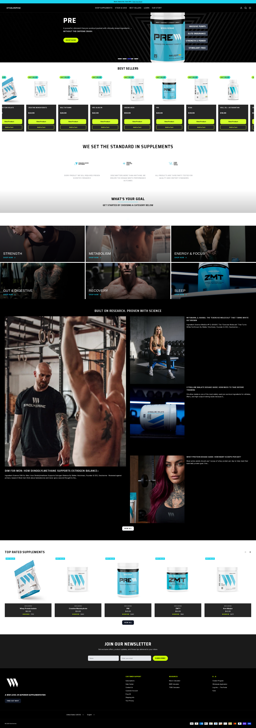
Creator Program (218, 681)
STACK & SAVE (121, 8)
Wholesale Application (219, 684)
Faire (214, 691)
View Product (37, 121)
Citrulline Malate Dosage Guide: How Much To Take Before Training (215, 389)
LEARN (146, 8)
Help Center (130, 684)
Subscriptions (130, 681)
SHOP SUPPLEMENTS (103, 8)
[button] (250, 8)
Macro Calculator (174, 681)
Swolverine (13, 723)
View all (128, 528)
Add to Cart (38, 127)
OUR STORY (157, 8)
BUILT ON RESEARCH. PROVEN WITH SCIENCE (128, 310)
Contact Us (129, 687)
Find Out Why (13, 701)
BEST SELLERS (135, 8)
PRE (128, 608)
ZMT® (178, 608)
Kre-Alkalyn (227, 608)
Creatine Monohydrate (78, 608)
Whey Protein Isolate (28, 608)
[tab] (121, 58)
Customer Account (132, 691)
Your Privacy (130, 701)
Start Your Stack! (137, 1)
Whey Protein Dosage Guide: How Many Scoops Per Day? (213, 456)
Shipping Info (130, 697)
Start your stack (75, 45)
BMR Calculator (174, 684)
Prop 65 (128, 694)
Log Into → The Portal (219, 687)
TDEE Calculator (174, 687)
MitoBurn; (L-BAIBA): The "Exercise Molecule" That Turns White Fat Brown (217, 319)
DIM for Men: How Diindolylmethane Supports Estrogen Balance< (52, 471)
